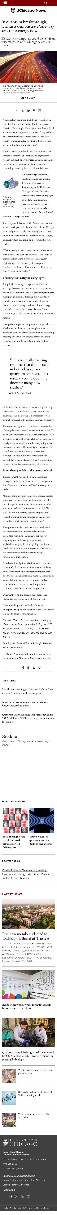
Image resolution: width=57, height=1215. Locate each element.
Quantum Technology (15, 801)
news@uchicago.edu (13, 1168)
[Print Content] (39, 111)
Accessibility (9, 1189)
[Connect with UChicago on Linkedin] (22, 1196)
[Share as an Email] (34, 111)
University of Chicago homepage (19, 1175)
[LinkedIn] (28, 111)
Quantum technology (14, 874)
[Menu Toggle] (52, 4)
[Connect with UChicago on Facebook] (5, 1196)
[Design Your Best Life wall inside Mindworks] (28, 984)
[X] (23, 111)
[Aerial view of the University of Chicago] (28, 914)
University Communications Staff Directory (24, 1180)
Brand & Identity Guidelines (16, 1185)
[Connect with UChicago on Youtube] (28, 1196)
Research (24, 878)
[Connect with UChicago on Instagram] (10, 1196)
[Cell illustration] (9, 1098)
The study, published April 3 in (21, 223)
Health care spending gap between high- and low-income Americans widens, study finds (28, 691)
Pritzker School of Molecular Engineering (24, 870)
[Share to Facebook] (17, 111)
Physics (45, 874)
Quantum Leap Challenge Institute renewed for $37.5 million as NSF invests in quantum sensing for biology (28, 718)
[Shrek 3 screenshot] (9, 1120)
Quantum (33, 874)
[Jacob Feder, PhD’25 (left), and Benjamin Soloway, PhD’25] (28, 1032)
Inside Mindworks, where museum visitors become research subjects (24, 703)
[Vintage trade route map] (9, 1076)
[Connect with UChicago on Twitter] (16, 1196)
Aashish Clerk (16, 258)
